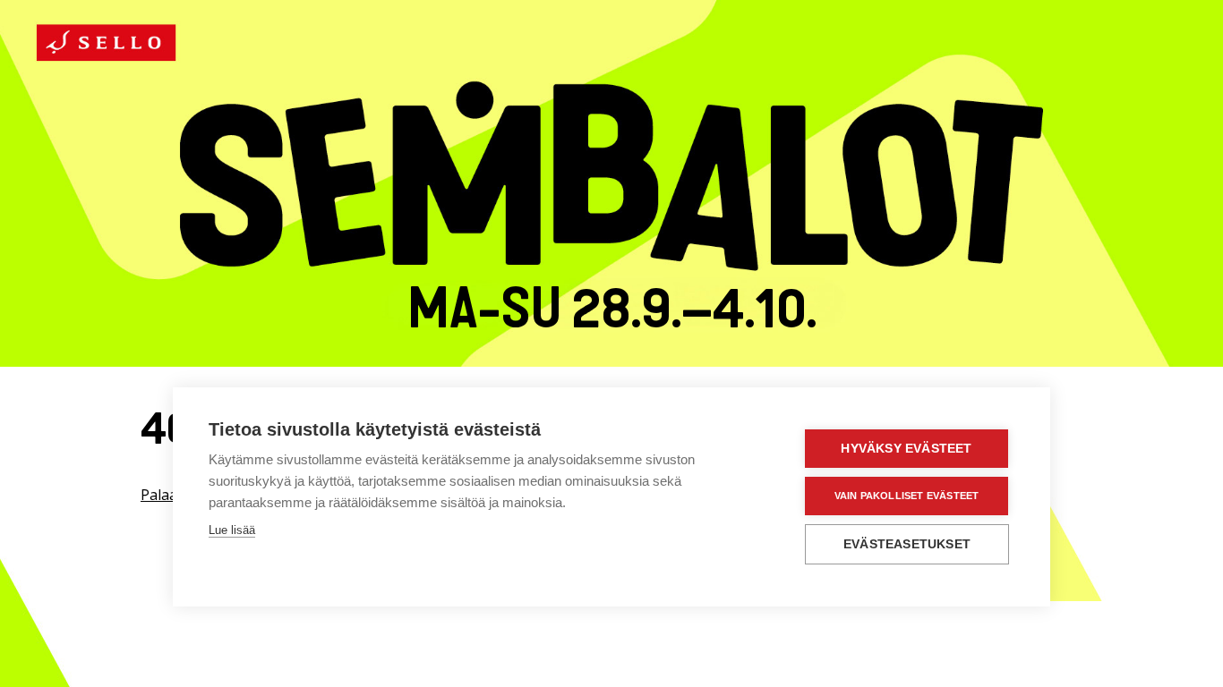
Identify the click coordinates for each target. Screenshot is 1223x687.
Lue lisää (232, 530)
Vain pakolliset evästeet (906, 495)
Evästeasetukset (907, 544)
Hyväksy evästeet (906, 448)
